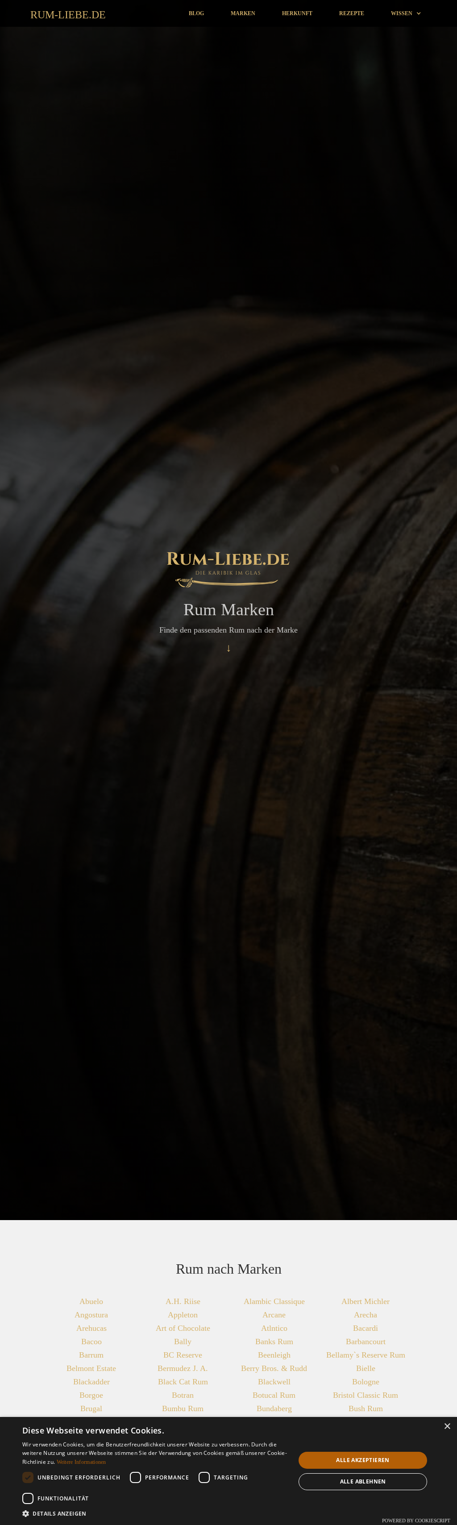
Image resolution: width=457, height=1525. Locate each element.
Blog (196, 13)
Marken (243, 13)
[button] (406, 13)
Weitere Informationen (81, 1462)
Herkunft (297, 13)
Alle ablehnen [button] (363, 1481)
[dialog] (228, 1471)
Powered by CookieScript (416, 1520)
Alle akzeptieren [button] (362, 1460)
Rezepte (351, 13)
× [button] (447, 1426)
